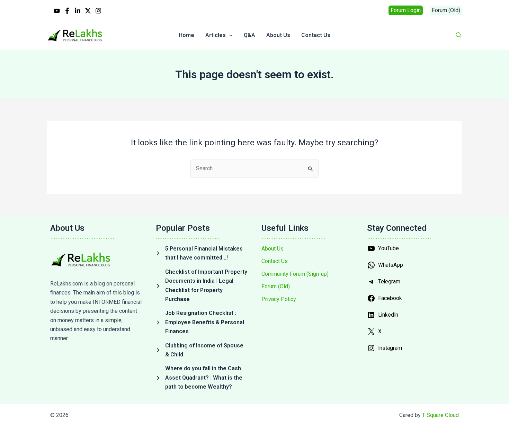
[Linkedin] (77, 11)
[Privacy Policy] (278, 299)
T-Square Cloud (440, 415)
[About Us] (272, 248)
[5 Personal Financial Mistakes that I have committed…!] (202, 253)
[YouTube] (57, 11)
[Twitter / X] (88, 11)
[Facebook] (67, 11)
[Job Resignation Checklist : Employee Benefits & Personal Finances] (202, 322)
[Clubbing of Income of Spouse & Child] (202, 350)
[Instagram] (98, 11)
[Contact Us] (274, 261)
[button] (406, 10)
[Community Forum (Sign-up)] (295, 274)
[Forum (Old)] (275, 286)
